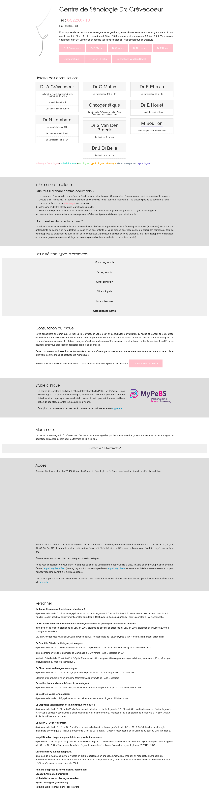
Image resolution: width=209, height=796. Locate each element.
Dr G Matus (118, 48)
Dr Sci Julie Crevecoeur (146, 363)
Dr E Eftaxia (96, 48)
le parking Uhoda (116, 568)
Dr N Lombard (140, 48)
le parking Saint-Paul (54, 568)
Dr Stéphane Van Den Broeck (131, 59)
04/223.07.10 (78, 20)
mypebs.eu (117, 408)
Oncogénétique (71, 59)
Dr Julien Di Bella (98, 59)
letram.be (44, 582)
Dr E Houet (162, 48)
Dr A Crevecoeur (72, 48)
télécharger (69, 203)
